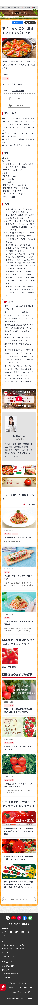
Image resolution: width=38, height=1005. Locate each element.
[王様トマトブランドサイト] (19, 482)
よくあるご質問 (8, 966)
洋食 (13, 84)
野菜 (10, 932)
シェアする (19, 22)
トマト (5, 78)
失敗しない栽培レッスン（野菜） (13, 945)
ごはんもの (21, 84)
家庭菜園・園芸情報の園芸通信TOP (11, 7)
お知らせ (5, 970)
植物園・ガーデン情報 (9, 956)
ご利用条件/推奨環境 (10, 973)
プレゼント (6, 977)
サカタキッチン (27, 7)
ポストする (31, 22)
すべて (4, 932)
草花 (16, 932)
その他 (4, 936)
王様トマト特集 (18, 90)
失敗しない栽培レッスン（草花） (13, 949)
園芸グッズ (25, 932)
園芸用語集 (6, 952)
